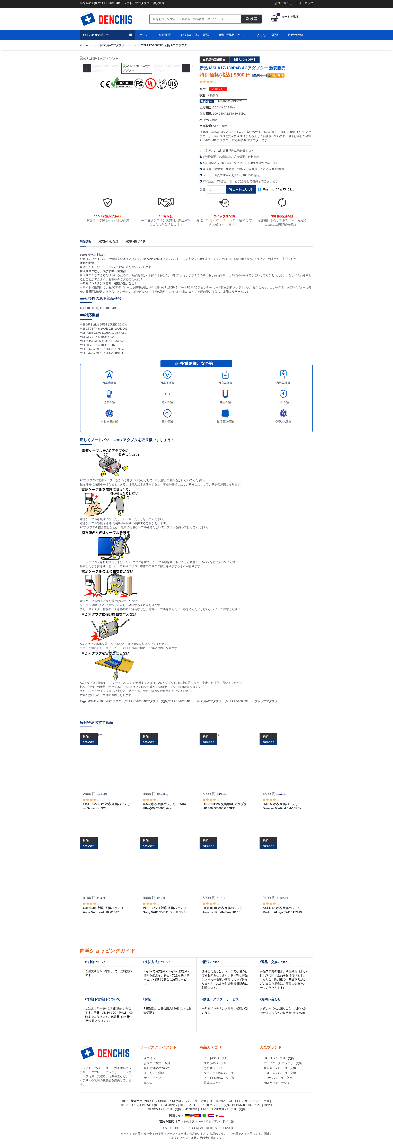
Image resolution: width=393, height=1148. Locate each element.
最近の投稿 (295, 35)
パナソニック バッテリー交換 (283, 1063)
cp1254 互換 (148, 1105)
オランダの (182, 1121)
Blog (148, 1082)
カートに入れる (242, 189)
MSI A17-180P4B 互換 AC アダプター (165, 45)
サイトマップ (304, 3)
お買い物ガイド (135, 241)
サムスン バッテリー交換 (280, 1068)
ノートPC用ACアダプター (110, 45)
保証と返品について (233, 35)
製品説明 (85, 241)
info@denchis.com (293, 1012)
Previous (87, 58)
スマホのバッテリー (216, 1063)
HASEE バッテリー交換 (279, 1058)
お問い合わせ (283, 3)
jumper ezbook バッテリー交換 (222, 1109)
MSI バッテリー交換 (277, 1082)
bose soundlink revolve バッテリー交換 (176, 1101)
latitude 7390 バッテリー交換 (248, 1101)
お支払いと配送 (108, 241)
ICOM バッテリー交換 (278, 1077)
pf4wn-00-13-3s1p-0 (246, 1105)
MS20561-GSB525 (230, 101)
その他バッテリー (215, 1068)
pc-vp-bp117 (168, 1105)
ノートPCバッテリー (217, 1058)
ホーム (144, 35)
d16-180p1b (129, 1105)
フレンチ (197, 1121)
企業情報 (149, 1058)
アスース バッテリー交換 (280, 1073)
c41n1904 (190, 1109)
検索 (253, 19)
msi (134, 45)
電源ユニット (212, 1082)
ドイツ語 (228, 1121)
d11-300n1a (217, 1101)
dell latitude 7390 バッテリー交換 (205, 1105)
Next (186, 58)
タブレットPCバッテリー (220, 1073)
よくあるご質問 (267, 35)
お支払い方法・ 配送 (195, 35)
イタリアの (213, 1121)
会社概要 (165, 35)
